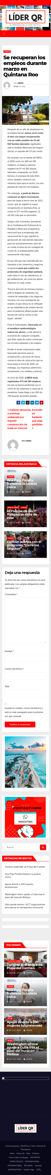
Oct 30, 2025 (15, 1059)
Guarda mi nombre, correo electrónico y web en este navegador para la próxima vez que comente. (24, 712)
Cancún (7, 51)
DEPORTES (35, 1157)
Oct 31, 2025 (15, 973)
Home (12, 1153)
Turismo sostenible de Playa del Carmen (25, 867)
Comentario (11, 594)
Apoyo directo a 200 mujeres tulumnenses (24, 1023)
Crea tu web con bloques (18, 1157)
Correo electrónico (14, 669)
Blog (28, 1153)
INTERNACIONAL (32, 1162)
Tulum (10, 1018)
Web (7, 686)
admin (21, 83)
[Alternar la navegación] (27, 34)
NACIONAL (28, 1166)
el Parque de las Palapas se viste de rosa (22, 514)
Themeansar (25, 1149)
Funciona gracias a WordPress (18, 1146)
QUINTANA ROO (14, 1170)
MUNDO (10, 1040)
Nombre (9, 651)
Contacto (35, 1153)
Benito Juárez (13, 507)
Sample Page (28, 1170)
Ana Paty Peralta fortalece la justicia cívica (22, 483)
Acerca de (20, 1153)
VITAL (38, 1170)
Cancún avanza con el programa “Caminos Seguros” (24, 545)
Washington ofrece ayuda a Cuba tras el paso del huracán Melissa (23, 1049)
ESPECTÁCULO (16, 1162)
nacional (38, 1166)
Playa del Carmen (14, 961)
